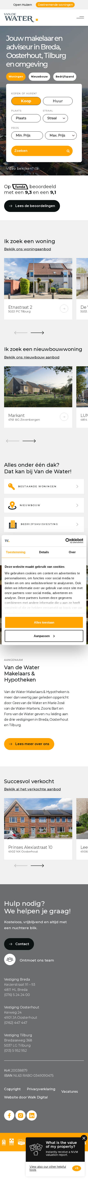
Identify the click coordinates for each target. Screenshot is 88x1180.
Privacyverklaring (41, 1089)
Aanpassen (42, 635)
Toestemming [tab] (15, 552)
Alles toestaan (44, 622)
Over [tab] (72, 552)
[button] (44, 486)
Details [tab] (44, 552)
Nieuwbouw (39, 76)
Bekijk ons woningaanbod (27, 249)
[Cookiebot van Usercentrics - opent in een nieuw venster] (65, 540)
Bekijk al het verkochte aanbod (32, 789)
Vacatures (69, 1092)
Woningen (16, 76)
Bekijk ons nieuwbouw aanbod (31, 357)
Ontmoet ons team (37, 960)
